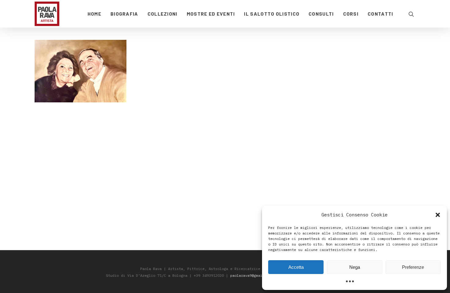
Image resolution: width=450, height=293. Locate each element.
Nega (354, 267)
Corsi (351, 14)
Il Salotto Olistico (271, 14)
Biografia (124, 14)
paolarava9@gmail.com (251, 275)
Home (94, 14)
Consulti (321, 14)
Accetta (296, 267)
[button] (438, 215)
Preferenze (413, 267)
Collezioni (163, 14)
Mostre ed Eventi (211, 14)
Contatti (380, 14)
